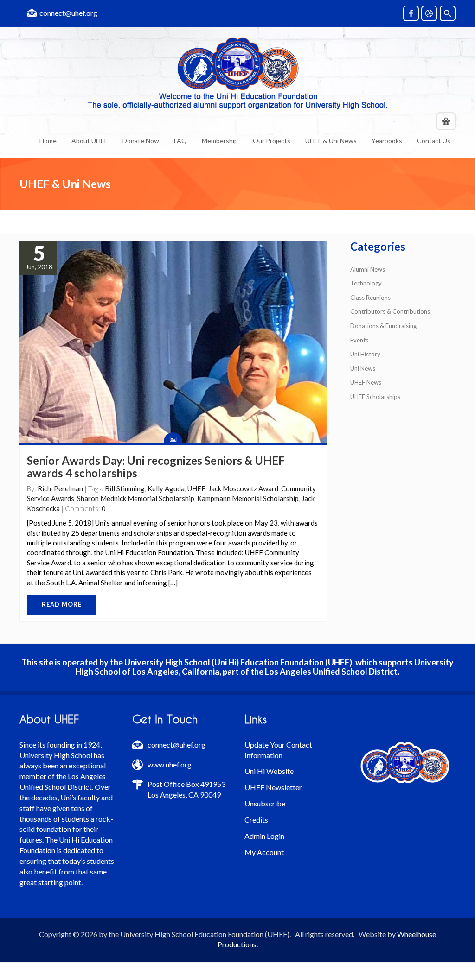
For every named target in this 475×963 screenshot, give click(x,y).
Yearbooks (387, 141)
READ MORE (62, 604)
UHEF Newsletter (273, 787)
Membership (220, 141)
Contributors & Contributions (390, 311)
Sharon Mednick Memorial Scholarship (135, 498)
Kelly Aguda (166, 488)
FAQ (180, 141)
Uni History (365, 354)
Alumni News (367, 269)
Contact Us (433, 141)
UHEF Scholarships (375, 396)
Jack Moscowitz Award (243, 488)
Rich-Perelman (60, 488)
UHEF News (365, 382)
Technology (366, 283)
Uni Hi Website (269, 771)
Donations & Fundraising (383, 325)
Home (48, 141)
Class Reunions (370, 297)
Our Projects (271, 141)
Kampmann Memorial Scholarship (248, 498)
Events (359, 340)
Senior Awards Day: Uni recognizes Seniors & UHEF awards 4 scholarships (156, 466)
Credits (256, 819)
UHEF (196, 488)
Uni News (362, 368)
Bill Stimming (125, 488)
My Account (264, 852)
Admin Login (264, 835)
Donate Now (140, 141)
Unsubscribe (264, 803)
